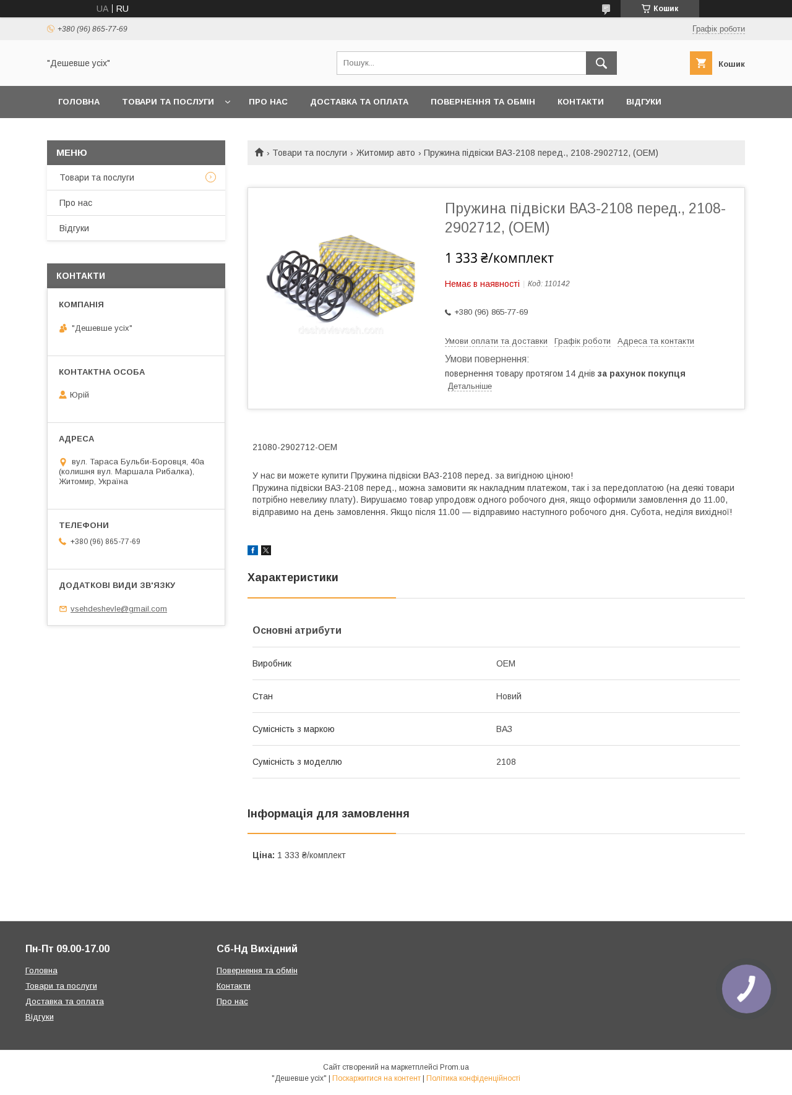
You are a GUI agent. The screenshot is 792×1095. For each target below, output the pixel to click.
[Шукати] (601, 63)
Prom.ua (454, 1067)
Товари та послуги (168, 101)
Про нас (268, 101)
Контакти (580, 101)
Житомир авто (385, 153)
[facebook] (253, 552)
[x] (266, 552)
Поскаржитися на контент (376, 1078)
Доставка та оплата (359, 101)
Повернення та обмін (483, 101)
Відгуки (643, 101)
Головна (79, 101)
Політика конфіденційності (473, 1078)
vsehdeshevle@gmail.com (119, 608)
